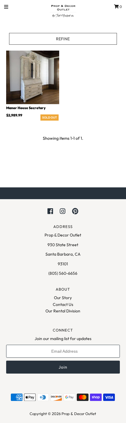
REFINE (63, 38)
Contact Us (63, 304)
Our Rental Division (62, 311)
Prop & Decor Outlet (79, 413)
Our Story (63, 297)
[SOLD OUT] (32, 77)
